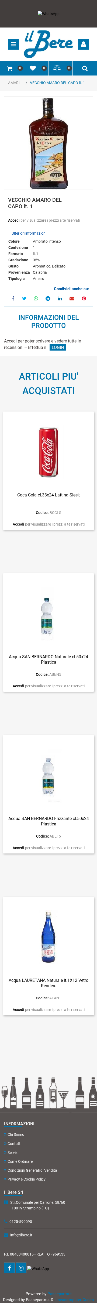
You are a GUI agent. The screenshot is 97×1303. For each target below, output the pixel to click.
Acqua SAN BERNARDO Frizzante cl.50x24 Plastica (48, 821)
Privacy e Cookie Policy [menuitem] (27, 1179)
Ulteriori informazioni (29, 233)
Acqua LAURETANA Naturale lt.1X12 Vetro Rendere (48, 983)
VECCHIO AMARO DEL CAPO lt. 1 (57, 83)
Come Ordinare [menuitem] (20, 1161)
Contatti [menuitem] (14, 1143)
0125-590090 (20, 1221)
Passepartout (59, 1293)
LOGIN (58, 347)
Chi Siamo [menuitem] (16, 1134)
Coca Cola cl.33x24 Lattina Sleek (48, 495)
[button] (48, 143)
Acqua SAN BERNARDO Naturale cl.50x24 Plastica (48, 659)
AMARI (14, 83)
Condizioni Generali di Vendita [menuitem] (32, 1170)
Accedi (14, 220)
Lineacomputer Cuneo (74, 1299)
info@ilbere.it (21, 1235)
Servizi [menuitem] (13, 1152)
